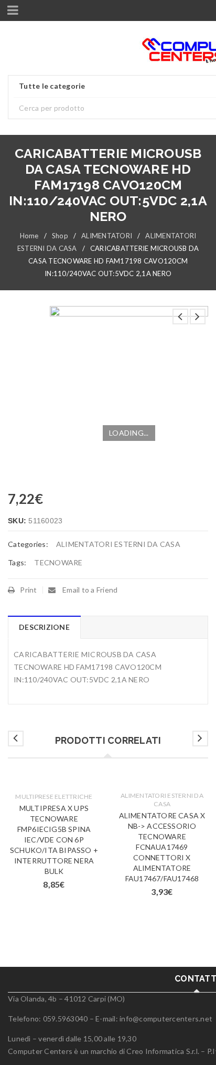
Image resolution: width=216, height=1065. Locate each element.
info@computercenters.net (166, 1018)
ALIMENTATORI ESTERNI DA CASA (118, 544)
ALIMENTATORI (106, 235)
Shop (60, 235)
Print (28, 589)
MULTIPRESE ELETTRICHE (53, 796)
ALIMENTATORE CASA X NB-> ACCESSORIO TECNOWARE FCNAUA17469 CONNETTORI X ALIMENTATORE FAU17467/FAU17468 (162, 847)
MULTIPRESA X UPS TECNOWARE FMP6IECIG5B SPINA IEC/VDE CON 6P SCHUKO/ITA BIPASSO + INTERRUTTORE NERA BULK (54, 840)
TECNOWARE (58, 562)
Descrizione (44, 627)
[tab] (44, 627)
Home (29, 235)
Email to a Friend (89, 589)
